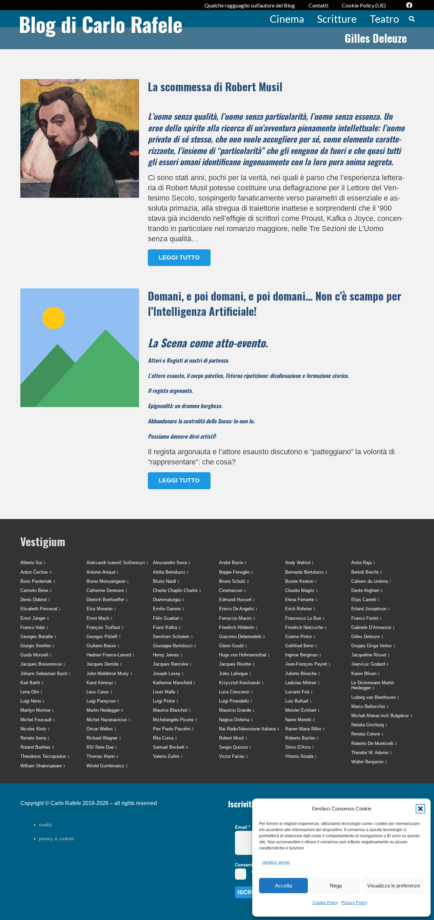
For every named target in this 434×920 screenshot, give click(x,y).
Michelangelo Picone (175, 719)
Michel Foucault (37, 719)
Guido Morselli (36, 654)
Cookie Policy (325, 902)
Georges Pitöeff (103, 636)
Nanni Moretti (300, 719)
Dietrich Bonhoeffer (106, 599)
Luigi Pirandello (235, 701)
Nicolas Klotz (35, 728)
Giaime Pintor (300, 636)
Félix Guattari (168, 618)
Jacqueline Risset (370, 654)
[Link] (217, 172)
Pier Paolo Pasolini (173, 728)
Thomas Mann (102, 756)
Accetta (283, 885)
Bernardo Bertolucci (306, 572)
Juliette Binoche (302, 673)
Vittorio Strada (301, 756)
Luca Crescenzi (236, 691)
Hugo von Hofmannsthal (244, 654)
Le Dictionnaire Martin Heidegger (372, 685)
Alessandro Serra (171, 562)
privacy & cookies (56, 838)
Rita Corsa (165, 738)
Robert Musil (233, 738)
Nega (336, 885)
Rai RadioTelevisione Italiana (249, 728)
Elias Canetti (365, 599)
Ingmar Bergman (303, 654)
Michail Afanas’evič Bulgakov (381, 715)
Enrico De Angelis (238, 608)
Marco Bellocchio (370, 706)
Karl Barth (31, 682)
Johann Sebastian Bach (45, 673)
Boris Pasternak (37, 581)
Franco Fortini (366, 618)
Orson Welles (101, 728)
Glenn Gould (233, 645)
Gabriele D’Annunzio (373, 627)
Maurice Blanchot (172, 710)
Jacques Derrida (104, 664)
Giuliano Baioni (102, 645)
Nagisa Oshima (236, 719)
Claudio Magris (301, 590)
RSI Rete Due (101, 747)
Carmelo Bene (36, 590)
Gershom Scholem (173, 636)
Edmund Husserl (237, 599)
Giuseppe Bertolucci (174, 645)
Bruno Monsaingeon (107, 581)
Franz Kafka (166, 627)
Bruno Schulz (234, 581)
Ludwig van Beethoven (375, 697)
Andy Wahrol (299, 562)
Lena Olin (31, 691)
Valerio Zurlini (168, 756)
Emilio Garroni (168, 608)
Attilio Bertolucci (171, 572)
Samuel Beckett (170, 747)
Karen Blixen (365, 673)
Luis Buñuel (298, 701)
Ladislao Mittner (302, 682)
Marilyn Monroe (37, 710)
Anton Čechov (36, 572)
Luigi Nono (32, 701)
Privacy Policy (354, 902)
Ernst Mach (99, 618)
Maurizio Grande (237, 710)
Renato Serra (35, 738)
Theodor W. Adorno (371, 752)
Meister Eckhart (302, 710)
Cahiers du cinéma (371, 581)
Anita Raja (363, 562)
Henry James (167, 654)
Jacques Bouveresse (42, 664)
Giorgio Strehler (37, 645)
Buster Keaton (301, 581)
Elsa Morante (101, 608)
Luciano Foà (299, 691)
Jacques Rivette (236, 664)
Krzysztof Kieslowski (241, 682)
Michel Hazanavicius (108, 719)
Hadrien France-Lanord (110, 654)
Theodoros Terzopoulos (45, 756)
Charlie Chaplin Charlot (177, 590)
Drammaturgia (168, 599)
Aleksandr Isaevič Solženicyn (117, 562)
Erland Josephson (370, 608)
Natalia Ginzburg (369, 724)
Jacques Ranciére (172, 664)
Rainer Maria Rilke (304, 728)
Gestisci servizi (276, 862)
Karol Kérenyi (101, 682)
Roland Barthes (37, 747)
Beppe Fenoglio (236, 572)
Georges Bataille (38, 636)
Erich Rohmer (300, 608)
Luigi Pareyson (102, 701)
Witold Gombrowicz (107, 765)
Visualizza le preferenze (393, 885)
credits (45, 824)
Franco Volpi (34, 627)
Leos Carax (99, 691)
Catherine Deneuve (106, 590)
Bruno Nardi (166, 581)
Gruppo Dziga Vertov (373, 645)
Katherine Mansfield (174, 682)
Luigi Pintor (165, 701)
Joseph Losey (168, 673)
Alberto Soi (32, 562)
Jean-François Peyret (308, 664)
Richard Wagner (103, 738)
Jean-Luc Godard (369, 664)
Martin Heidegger (104, 710)
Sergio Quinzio (235, 747)
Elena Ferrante (301, 599)
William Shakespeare (42, 765)
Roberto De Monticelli (374, 743)
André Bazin (232, 562)
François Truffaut (104, 627)
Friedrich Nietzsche (306, 627)
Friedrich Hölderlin (238, 627)
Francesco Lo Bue (304, 618)
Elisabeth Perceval (40, 608)
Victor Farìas (233, 756)
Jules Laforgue (235, 673)
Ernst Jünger (34, 618)
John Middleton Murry (109, 673)
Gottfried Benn (301, 645)
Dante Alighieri (367, 590)
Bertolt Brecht (366, 572)
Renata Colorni (367, 733)
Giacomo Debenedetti (242, 636)
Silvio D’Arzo (299, 747)
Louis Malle (166, 691)
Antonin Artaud (102, 572)
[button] (420, 808)
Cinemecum (232, 590)
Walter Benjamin (369, 761)
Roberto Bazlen (302, 738)
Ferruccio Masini (237, 618)
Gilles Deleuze (367, 636)
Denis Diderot (35, 599)
